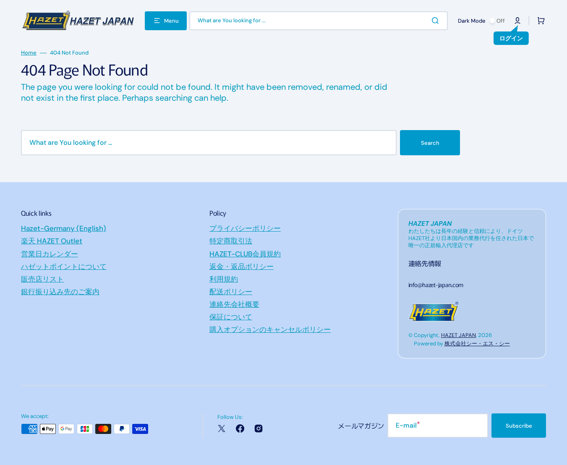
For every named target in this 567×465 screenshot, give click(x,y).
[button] (517, 20)
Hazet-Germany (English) (63, 228)
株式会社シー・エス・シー (477, 343)
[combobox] (318, 20)
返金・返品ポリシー (241, 266)
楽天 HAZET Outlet (51, 241)
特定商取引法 (230, 241)
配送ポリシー (230, 291)
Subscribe (519, 425)
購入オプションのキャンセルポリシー (270, 329)
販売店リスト (42, 279)
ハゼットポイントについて (64, 266)
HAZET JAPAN (458, 335)
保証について (230, 316)
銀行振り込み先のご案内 (60, 291)
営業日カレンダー (49, 254)
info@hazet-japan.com (435, 284)
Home (29, 53)
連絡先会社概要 (234, 304)
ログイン (511, 38)
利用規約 (223, 279)
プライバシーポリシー (245, 228)
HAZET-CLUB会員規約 (245, 254)
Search (430, 142)
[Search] (437, 20)
